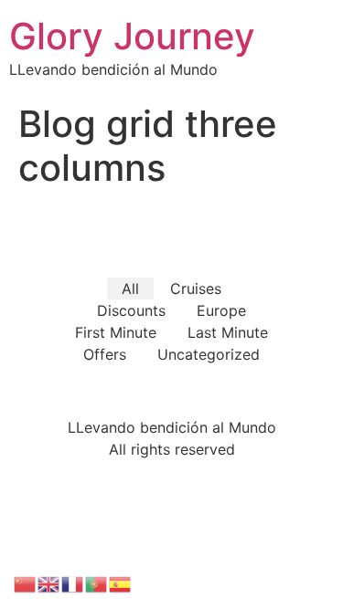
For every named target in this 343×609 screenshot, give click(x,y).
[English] (49, 582)
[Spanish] (121, 582)
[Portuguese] (97, 582)
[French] (73, 582)
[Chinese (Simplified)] (26, 582)
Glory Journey (132, 36)
